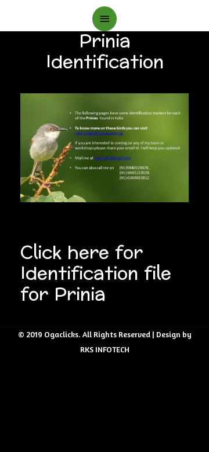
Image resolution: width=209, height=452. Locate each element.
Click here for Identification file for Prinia (95, 274)
